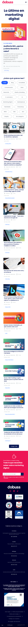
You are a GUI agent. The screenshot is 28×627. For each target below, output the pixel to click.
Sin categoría (20, 116)
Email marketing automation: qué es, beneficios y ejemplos (13, 136)
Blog (12, 82)
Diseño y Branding (20, 92)
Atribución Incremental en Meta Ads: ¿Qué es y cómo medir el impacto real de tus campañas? (13, 163)
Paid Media (7, 107)
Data (22, 87)
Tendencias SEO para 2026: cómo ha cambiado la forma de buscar (13, 433)
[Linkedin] (14, 491)
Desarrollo (6, 92)
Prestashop (20, 107)
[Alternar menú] (26, 2)
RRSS (5, 111)
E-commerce (9, 97)
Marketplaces (21, 102)
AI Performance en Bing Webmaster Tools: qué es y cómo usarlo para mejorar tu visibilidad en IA (14, 298)
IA (22, 97)
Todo (4, 82)
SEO (23, 111)
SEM (14, 111)
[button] (14, 446)
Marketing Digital (8, 102)
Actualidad (22, 82)
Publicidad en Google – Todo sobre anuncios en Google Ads (14, 217)
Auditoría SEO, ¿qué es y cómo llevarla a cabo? (13, 48)
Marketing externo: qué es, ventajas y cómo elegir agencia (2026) (14, 190)
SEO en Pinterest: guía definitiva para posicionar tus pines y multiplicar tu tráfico (13, 244)
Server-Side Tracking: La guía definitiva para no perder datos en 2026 (13, 379)
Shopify (6, 116)
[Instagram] (10, 491)
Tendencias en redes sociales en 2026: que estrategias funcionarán (13, 406)
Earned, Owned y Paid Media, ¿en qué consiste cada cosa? (13, 326)
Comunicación (9, 87)
